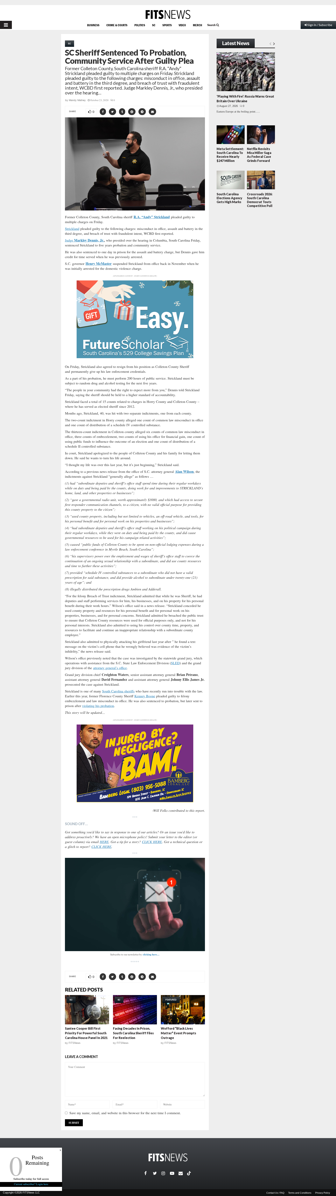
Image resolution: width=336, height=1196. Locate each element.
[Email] (182, 1173)
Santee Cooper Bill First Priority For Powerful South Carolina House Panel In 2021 (86, 1033)
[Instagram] (165, 1173)
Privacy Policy (322, 1193)
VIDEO (182, 25)
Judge (69, 240)
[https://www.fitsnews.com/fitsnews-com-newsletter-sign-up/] (135, 904)
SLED (175, 663)
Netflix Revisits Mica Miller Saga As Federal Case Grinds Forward (259, 154)
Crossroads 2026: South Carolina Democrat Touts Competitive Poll (259, 200)
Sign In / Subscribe (320, 25)
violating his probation (98, 705)
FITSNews (74, 1042)
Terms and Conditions (299, 1193)
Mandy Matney (77, 100)
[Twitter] (157, 1173)
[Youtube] (174, 1173)
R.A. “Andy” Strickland (152, 216)
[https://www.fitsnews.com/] (168, 14)
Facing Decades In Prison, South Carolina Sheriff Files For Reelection (133, 1033)
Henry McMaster (99, 263)
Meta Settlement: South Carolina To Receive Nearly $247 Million (230, 154)
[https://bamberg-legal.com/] (135, 801)
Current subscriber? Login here (31, 1184)
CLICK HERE (152, 841)
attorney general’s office (110, 667)
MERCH (197, 25)
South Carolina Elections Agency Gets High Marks (229, 198)
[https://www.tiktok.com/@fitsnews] (189, 1173)
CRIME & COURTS (116, 25)
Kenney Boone (144, 696)
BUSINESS (93, 25)
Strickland (72, 228)
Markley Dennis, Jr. (88, 240)
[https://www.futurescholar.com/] (135, 357)
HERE (104, 841)
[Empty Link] (270, 43)
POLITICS (139, 25)
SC (153, 25)
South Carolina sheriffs (118, 691)
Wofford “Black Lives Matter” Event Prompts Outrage (178, 1033)
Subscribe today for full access (31, 1179)
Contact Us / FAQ (275, 1193)
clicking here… (151, 954)
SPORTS (167, 25)
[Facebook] (148, 1173)
